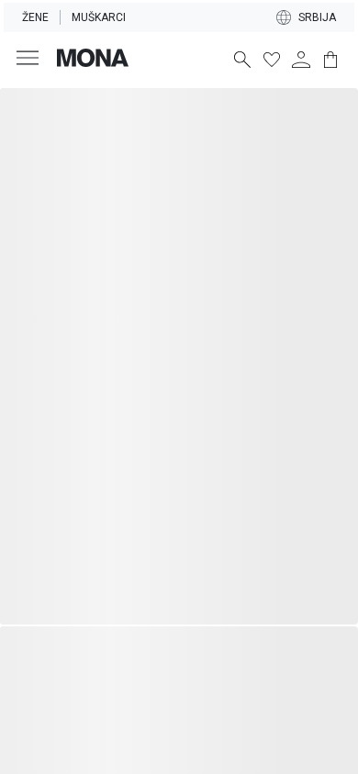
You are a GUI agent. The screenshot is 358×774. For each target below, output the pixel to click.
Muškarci (99, 17)
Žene (35, 17)
